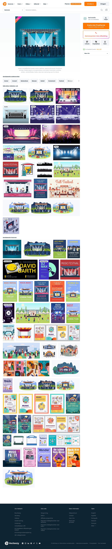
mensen (34, 81)
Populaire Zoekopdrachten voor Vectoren (50, 521)
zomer (6, 81)
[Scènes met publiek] (44, 169)
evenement (51, 81)
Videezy (17, 518)
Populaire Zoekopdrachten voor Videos (50, 529)
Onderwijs (18, 523)
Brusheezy (18, 513)
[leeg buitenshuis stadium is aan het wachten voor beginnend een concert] (32, 440)
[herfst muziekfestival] (64, 188)
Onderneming (19, 521)
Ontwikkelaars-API (20, 526)
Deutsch (93, 521)
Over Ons (72, 518)
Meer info (87, 53)
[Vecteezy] (4, 4)
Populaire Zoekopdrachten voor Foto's (50, 525)
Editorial (36, 4)
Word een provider (72, 521)
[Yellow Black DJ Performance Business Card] (20, 270)
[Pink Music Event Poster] (29, 457)
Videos (28, 4)
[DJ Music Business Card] (8, 313)
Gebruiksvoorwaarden (82, 543)
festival (61, 81)
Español (93, 515)
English (93, 513)
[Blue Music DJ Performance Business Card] (49, 270)
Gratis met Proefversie (96, 26)
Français (93, 523)
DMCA (42, 515)
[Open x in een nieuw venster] (37, 543)
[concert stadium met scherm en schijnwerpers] (22, 134)
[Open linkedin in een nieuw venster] (28, 543)
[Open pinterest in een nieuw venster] (31, 543)
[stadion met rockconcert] (42, 114)
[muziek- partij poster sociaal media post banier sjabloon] (12, 457)
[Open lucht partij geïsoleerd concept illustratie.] (69, 351)
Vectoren (10, 4)
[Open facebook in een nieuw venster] (22, 543)
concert (14, 81)
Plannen (67, 4)
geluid (42, 81)
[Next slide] (77, 81)
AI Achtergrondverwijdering (23, 532)
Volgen (106, 19)
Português (94, 518)
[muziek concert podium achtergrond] (68, 96)
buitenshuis (24, 81)
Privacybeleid (93, 543)
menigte (70, 81)
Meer (44, 4)
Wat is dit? (99, 49)
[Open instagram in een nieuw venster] (25, 543)
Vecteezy (17, 515)
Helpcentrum (73, 513)
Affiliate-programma (47, 518)
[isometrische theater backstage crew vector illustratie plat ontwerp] (11, 225)
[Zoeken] (102, 10)
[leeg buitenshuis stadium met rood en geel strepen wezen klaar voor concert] (24, 333)
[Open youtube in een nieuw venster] (39, 543)
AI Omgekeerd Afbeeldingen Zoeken (23, 529)
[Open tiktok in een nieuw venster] (34, 543)
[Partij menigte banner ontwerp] (61, 134)
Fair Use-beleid (102, 543)
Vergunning (44, 513)
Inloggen (103, 4)
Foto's (19, 4)
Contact (71, 515)
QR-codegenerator (20, 535)
